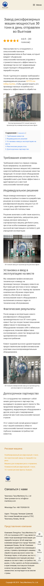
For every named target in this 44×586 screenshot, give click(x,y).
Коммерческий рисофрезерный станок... (20, 467)
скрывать (21, 133)
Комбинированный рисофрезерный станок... (22, 455)
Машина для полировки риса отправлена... (21, 464)
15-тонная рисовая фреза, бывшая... (19, 470)
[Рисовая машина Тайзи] (5, 5)
